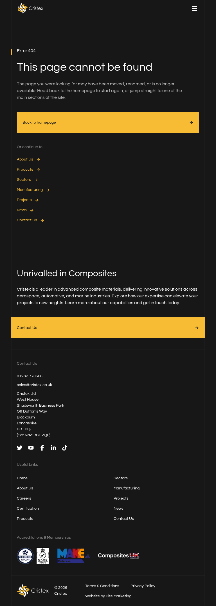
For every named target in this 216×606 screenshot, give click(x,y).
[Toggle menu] (194, 8)
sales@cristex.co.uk (34, 385)
